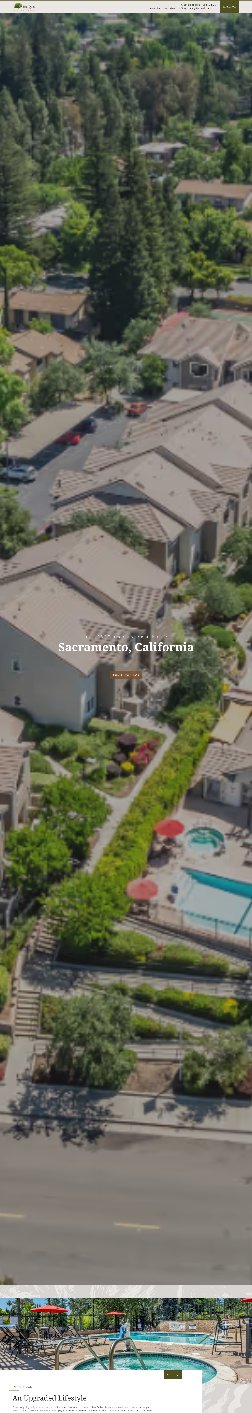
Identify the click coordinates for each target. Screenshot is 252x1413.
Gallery (183, 9)
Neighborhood (197, 9)
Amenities (154, 9)
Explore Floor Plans (126, 675)
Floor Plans (169, 9)
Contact (212, 9)
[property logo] (25, 7)
